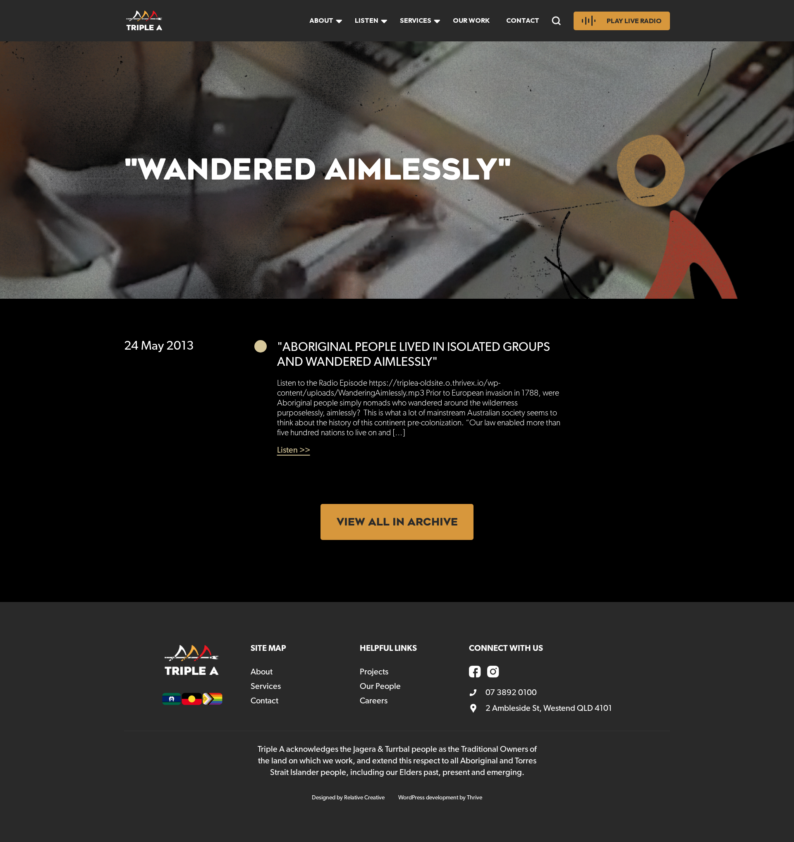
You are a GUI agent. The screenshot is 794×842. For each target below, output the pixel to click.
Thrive (474, 798)
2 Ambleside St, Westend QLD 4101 (548, 708)
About (321, 20)
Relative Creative (364, 798)
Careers (373, 701)
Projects (374, 672)
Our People (380, 686)
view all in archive (397, 522)
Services (415, 20)
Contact (522, 20)
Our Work (471, 20)
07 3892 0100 (511, 692)
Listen (366, 20)
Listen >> (293, 450)
